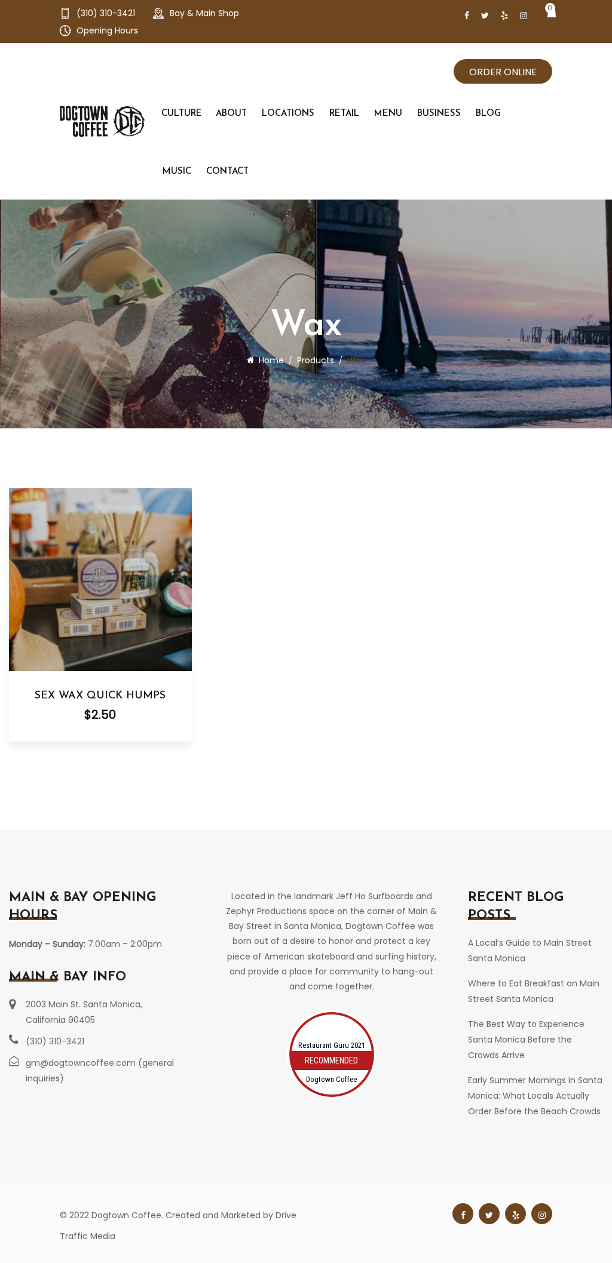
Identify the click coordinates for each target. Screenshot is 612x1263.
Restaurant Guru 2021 (331, 1045)
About (231, 113)
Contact (227, 171)
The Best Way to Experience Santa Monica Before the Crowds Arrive (526, 1039)
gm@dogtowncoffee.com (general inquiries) (100, 1070)
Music (177, 171)
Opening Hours (106, 30)
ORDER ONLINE (503, 72)
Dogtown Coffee (331, 1079)
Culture (181, 113)
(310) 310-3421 (105, 13)
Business (439, 113)
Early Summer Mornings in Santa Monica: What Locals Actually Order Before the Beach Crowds (535, 1095)
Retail (344, 113)
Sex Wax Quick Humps (100, 696)
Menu (388, 113)
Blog (488, 113)
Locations (288, 113)
